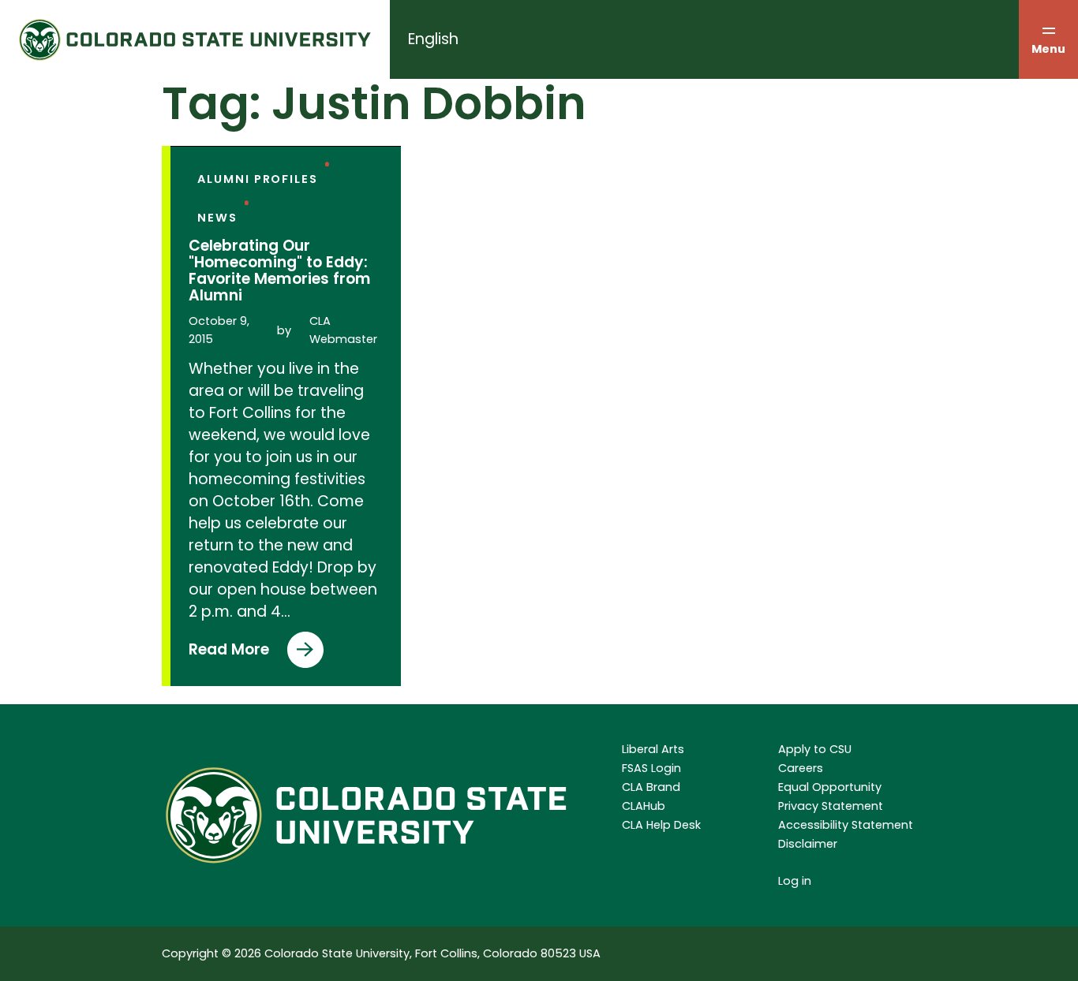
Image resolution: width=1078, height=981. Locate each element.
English (433, 39)
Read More (245, 653)
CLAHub (643, 806)
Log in (794, 881)
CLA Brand (651, 787)
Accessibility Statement (845, 825)
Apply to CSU (815, 749)
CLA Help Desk (661, 825)
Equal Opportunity (829, 787)
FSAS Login (651, 768)
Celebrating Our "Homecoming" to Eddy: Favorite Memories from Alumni (280, 270)
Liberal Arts (653, 749)
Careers (800, 768)
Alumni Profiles (257, 179)
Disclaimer (807, 844)
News (217, 218)
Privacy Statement (830, 806)
